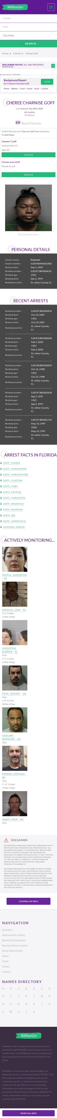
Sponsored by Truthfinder (10, 75)
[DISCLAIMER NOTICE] (53, 66)
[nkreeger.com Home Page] (15, 7)
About (5, 956)
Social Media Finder (12, 950)
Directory (7, 929)
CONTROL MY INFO (28, 901)
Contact (6, 971)
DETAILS (28, 154)
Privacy (6, 966)
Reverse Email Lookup (13, 935)
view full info (28, 1113)
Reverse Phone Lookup (14, 940)
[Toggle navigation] (51, 7)
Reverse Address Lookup (15, 945)
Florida (17, 53)
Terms (5, 961)
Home (5, 53)
